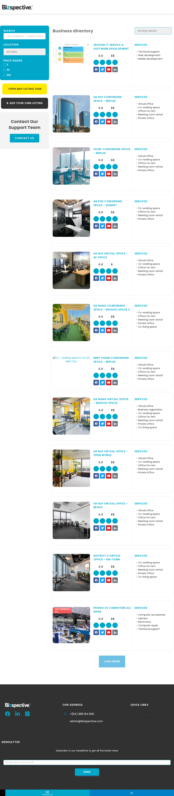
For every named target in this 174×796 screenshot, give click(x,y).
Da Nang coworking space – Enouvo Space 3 (111, 307)
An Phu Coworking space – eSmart (107, 203)
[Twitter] (102, 69)
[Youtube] (108, 69)
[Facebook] (96, 69)
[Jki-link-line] (108, 62)
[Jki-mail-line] (115, 62)
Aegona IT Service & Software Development (111, 46)
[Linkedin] (17, 713)
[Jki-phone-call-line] (102, 62)
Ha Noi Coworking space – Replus (107, 99)
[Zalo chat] (132, 793)
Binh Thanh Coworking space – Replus (111, 360)
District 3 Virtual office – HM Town (107, 557)
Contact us (24, 138)
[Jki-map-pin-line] (96, 62)
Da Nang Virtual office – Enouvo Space (111, 401)
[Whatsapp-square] (27, 713)
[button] (171, 7)
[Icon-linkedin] (115, 69)
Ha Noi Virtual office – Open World (110, 453)
